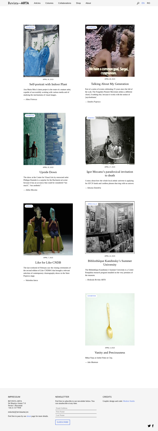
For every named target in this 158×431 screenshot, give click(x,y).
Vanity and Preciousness (110, 352)
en (143, 3)
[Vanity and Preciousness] (110, 294)
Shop (78, 3)
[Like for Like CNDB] (48, 204)
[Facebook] (152, 425)
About (88, 3)
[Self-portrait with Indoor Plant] (41, 26)
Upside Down (48, 172)
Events (29, 206)
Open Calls (92, 204)
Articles (37, 3)
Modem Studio (129, 401)
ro (148, 3)
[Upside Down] (44, 114)
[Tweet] (149, 425)
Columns (49, 3)
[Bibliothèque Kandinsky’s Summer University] (110, 202)
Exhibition (30, 27)
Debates (91, 118)
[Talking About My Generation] (110, 26)
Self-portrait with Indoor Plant (48, 84)
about (29, 416)
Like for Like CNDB (48, 262)
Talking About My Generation (110, 83)
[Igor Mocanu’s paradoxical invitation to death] (110, 116)
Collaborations (64, 3)
